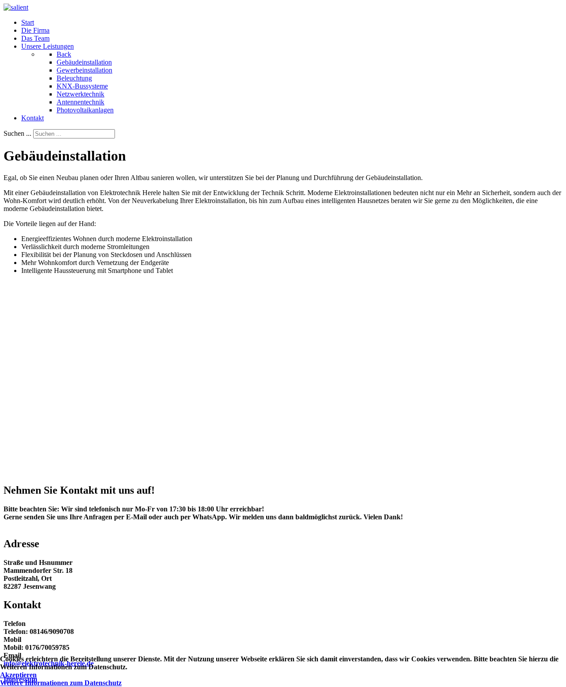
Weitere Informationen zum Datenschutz (61, 683)
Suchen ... (17, 133)
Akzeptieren (18, 675)
